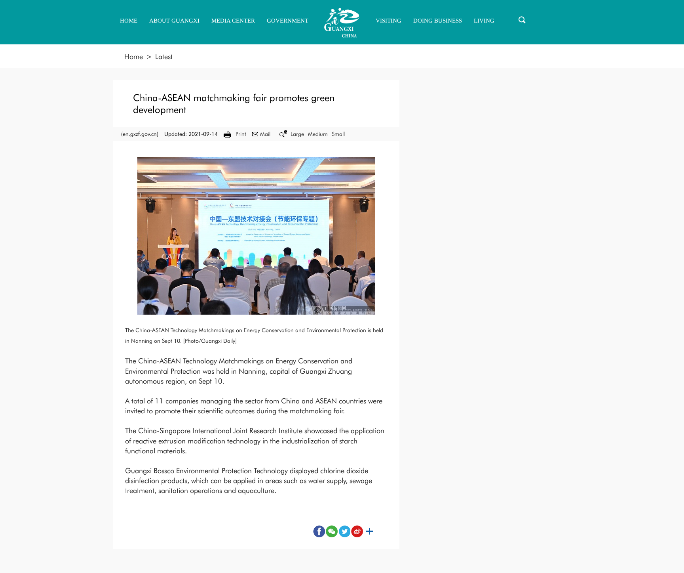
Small (338, 134)
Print (241, 134)
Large (297, 134)
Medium (318, 134)
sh (370, 531)
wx (332, 531)
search (522, 20)
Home (133, 56)
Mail (265, 134)
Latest (164, 56)
